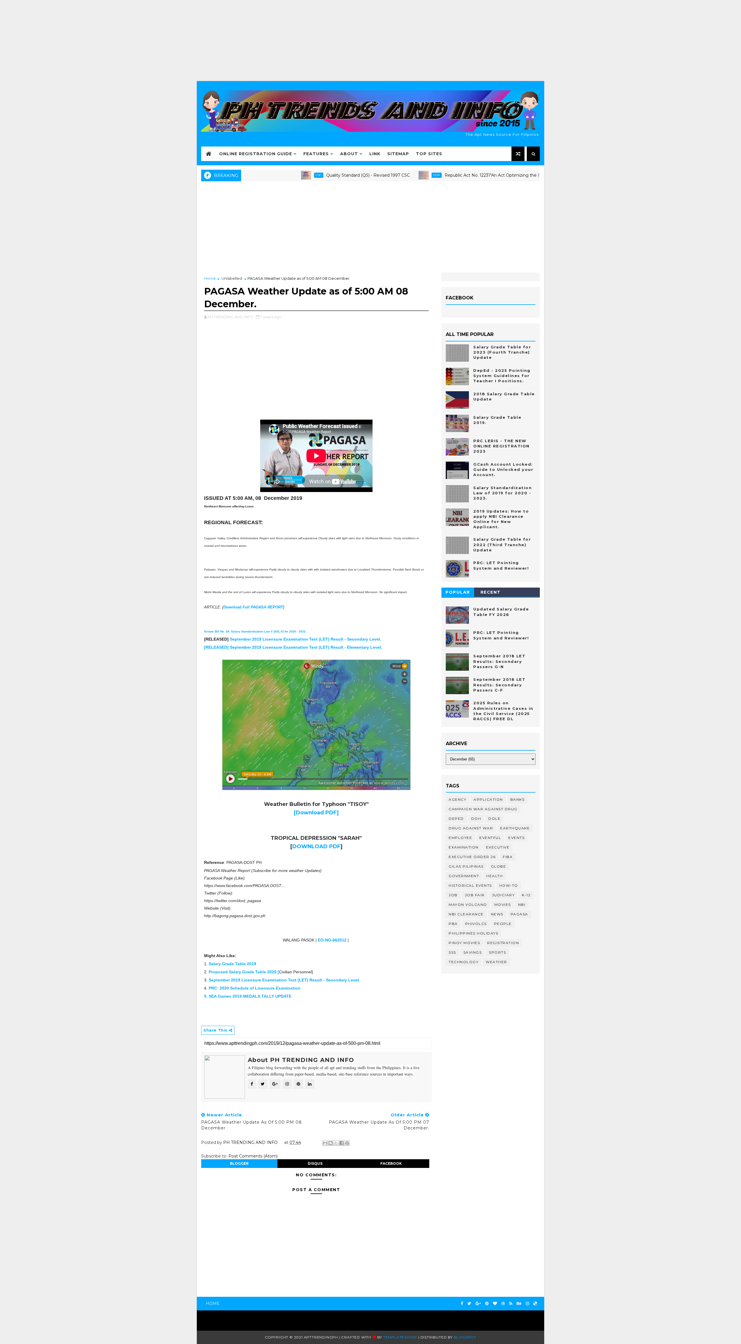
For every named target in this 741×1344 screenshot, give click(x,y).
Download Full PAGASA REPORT (253, 607)
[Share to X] (336, 1143)
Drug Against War (471, 828)
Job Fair (475, 895)
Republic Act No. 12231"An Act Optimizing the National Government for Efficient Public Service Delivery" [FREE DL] (517, 175)
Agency (457, 799)
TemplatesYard (400, 1337)
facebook (391, 1163)
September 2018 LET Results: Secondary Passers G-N (499, 661)
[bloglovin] (494, 1303)
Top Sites (429, 153)
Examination (464, 847)
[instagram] (527, 1303)
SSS (452, 952)
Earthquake (515, 828)
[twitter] (469, 1303)
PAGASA (519, 914)
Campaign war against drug (483, 809)
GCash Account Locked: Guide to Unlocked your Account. (503, 469)
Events (516, 837)
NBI (522, 904)
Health (494, 876)
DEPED (456, 818)
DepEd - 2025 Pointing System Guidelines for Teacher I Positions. (502, 375)
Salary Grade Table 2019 (232, 963)
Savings (472, 952)
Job (453, 895)
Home (210, 278)
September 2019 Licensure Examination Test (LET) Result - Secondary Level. (305, 639)
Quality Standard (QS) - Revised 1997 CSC (323, 175)
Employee (460, 837)
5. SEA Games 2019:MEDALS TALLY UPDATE (247, 996)
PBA (453, 923)
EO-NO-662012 (332, 940)
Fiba (508, 857)
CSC (274, 175)
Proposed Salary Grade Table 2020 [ (244, 972)
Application (488, 799)
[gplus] (478, 1303)
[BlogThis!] (330, 1143)
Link (374, 153)
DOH (476, 818)
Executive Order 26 (472, 857)
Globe (498, 866)
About (349, 153)
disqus (315, 1163)
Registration (503, 943)
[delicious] (535, 1303)
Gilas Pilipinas (466, 866)
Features (316, 153)
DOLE (494, 818)
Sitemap (398, 153)
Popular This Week (458, 593)
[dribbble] (503, 1303)
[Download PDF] (316, 812)
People (503, 923)
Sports (497, 952)
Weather (496, 962)
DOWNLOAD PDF (316, 846)
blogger (239, 1163)
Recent (490, 592)
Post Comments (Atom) (253, 1156)
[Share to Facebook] (341, 1143)
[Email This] (325, 1143)
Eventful (490, 837)
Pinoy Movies (464, 943)
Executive (498, 847)
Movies (502, 904)
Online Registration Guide (255, 153)
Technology (463, 962)
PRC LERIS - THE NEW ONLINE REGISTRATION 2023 (501, 446)
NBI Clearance (466, 914)
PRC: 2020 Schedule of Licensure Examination (254, 988)
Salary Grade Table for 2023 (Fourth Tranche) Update (502, 352)
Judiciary (503, 895)
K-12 (526, 895)
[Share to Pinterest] (347, 1143)
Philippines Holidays (473, 933)
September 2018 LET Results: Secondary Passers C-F (499, 684)
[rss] (511, 1303)
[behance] (519, 1303)
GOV (392, 175)
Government (464, 876)
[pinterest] (487, 1303)
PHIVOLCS (476, 923)
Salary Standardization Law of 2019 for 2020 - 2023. (502, 492)
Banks (517, 799)
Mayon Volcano (468, 904)
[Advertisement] (370, 40)
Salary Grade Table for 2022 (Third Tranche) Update (502, 544)
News (497, 914)
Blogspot (465, 1337)
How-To (508, 885)
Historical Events (470, 885)
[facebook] (462, 1303)
